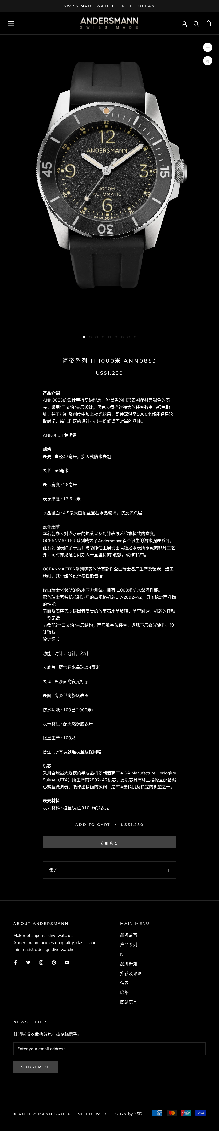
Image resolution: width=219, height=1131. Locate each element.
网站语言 (128, 1002)
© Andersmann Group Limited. (54, 1114)
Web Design (111, 1114)
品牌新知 (128, 964)
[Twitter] (28, 961)
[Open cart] (208, 23)
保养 (53, 870)
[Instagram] (41, 961)
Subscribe (35, 1067)
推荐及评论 (131, 974)
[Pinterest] (54, 961)
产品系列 (128, 945)
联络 (124, 993)
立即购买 (109, 843)
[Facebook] (15, 961)
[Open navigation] (11, 23)
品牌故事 (128, 935)
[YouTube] (67, 961)
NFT (124, 954)
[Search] (196, 23)
